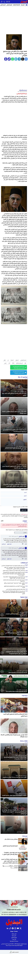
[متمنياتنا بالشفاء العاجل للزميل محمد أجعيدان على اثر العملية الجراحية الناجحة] (14, 424)
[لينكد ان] (7, 928)
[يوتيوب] (18, 928)
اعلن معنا (14, 935)
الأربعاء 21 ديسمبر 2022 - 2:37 (22, 91)
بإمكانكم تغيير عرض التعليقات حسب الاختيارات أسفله (16, 529)
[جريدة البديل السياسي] (23, 1)
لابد (9, 363)
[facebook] (26, 59)
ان (8, 360)
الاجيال (17, 360)
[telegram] (15, 59)
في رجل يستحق (19, 363)
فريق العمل (14, 937)
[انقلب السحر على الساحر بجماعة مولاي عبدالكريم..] (14, 770)
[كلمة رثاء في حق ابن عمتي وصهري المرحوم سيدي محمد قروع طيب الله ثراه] (14, 461)
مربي (5, 363)
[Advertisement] (14, 20)
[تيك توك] (10, 928)
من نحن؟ (14, 939)
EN (7, 1)
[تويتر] (20, 928)
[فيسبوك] (13, 928)
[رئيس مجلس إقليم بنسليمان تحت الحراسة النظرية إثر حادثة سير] (14, 565)
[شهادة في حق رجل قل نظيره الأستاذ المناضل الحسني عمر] (14, 443)
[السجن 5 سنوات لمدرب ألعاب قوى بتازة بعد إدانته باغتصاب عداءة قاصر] (14, 580)
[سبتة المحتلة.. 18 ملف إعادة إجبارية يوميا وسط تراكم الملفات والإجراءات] (14, 752)
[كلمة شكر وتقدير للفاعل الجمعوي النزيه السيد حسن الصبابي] (14, 388)
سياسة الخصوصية (14, 941)
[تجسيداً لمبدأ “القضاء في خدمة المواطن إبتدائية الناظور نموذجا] (14, 587)
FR (9, 1)
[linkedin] (19, 59)
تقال (5, 360)
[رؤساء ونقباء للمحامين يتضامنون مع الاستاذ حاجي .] (14, 589)
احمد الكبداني (23, 360)
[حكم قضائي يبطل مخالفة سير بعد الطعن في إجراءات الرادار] (14, 570)
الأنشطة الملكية (16, 5)
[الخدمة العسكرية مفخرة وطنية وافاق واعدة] (14, 684)
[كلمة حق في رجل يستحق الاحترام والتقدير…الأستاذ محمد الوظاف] (14, 406)
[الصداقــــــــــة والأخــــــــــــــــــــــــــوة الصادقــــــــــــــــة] (14, 868)
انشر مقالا (14, 934)
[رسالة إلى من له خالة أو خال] (14, 841)
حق (25, 363)
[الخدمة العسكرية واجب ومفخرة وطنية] (14, 665)
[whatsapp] (12, 59)
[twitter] (22, 59)
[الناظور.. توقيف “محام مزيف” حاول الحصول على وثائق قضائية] (14, 583)
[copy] (9, 59)
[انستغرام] (15, 928)
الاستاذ (12, 360)
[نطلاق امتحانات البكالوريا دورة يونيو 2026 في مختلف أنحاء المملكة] (14, 627)
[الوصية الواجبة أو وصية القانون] (14, 848)
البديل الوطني (9, 5)
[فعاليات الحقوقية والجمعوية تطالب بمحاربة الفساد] (14, 788)
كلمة (13, 363)
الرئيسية (22, 5)
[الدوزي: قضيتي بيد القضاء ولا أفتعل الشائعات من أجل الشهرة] (14, 608)
